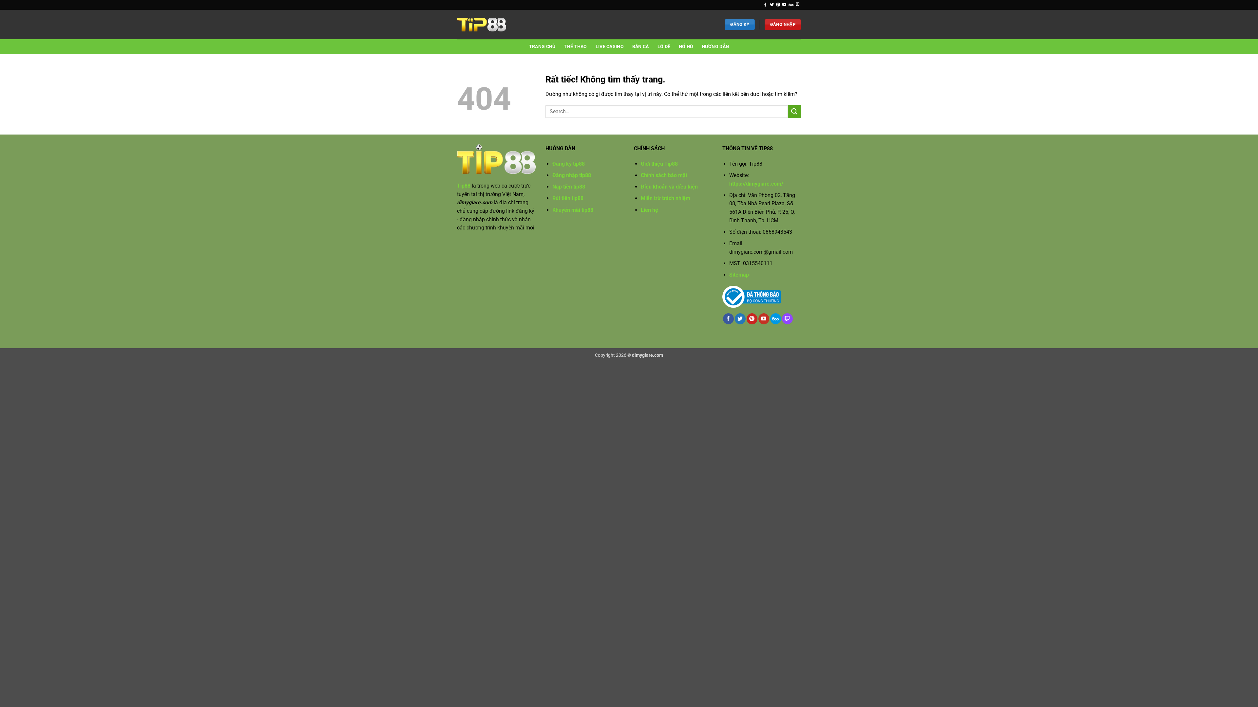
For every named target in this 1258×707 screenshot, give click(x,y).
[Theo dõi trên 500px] (791, 5)
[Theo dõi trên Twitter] (772, 5)
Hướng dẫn (715, 46)
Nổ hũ (686, 46)
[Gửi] (794, 111)
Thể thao (575, 46)
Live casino (610, 46)
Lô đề (664, 46)
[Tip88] (481, 25)
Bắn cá (640, 46)
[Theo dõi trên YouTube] (784, 5)
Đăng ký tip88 (568, 164)
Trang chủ (542, 46)
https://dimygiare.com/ (756, 184)
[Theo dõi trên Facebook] (765, 5)
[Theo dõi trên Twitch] (798, 5)
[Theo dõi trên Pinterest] (778, 5)
